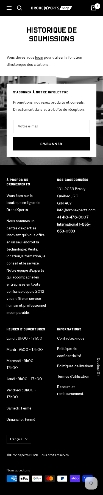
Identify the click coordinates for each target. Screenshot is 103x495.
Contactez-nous (70, 338)
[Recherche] (19, 7)
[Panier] (93, 7)
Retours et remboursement (70, 390)
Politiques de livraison (75, 365)
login (39, 57)
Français (16, 439)
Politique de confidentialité (69, 352)
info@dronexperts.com (76, 209)
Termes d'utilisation (73, 376)
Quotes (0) (98, 366)
